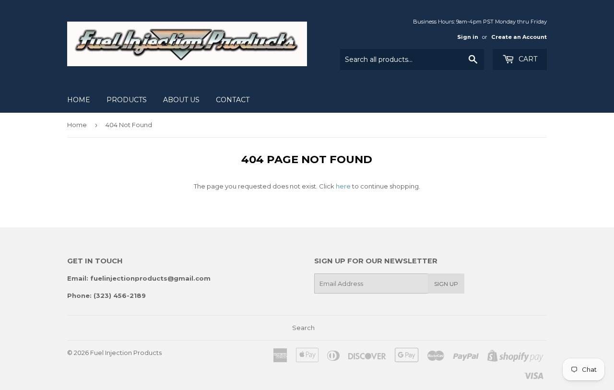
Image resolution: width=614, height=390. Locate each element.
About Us (181, 99)
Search (303, 327)
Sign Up (446, 283)
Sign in (467, 37)
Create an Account (519, 37)
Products (126, 99)
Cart (527, 59)
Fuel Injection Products (126, 352)
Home (78, 99)
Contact (232, 99)
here (343, 186)
